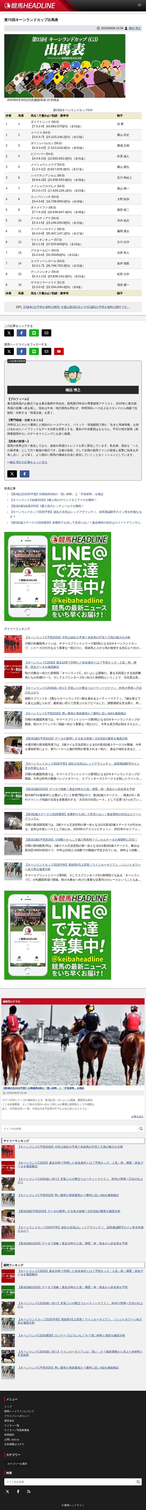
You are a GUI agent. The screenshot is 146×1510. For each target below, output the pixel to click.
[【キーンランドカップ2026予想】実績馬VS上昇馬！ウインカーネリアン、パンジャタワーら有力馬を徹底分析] (13, 871)
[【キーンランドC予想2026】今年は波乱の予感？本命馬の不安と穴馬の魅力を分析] (13, 644)
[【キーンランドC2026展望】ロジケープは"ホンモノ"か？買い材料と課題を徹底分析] (8, 1340)
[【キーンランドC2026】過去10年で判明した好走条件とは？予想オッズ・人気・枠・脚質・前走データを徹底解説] (13, 669)
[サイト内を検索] (141, 1128)
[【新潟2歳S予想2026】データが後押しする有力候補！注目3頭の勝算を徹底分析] (13, 745)
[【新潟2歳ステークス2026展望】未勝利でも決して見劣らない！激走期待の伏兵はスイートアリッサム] (13, 821)
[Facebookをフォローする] (18, 1491)
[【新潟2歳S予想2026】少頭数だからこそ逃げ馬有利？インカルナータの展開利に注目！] (13, 846)
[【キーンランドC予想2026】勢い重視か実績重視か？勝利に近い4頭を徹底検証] (13, 720)
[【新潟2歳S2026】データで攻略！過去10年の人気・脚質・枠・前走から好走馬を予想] (13, 796)
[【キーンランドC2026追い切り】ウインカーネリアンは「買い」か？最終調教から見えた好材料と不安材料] (8, 1356)
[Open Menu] (141, 5)
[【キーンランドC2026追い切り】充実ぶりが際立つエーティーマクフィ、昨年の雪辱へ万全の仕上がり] (13, 695)
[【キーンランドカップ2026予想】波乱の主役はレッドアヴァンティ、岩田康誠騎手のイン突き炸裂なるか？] (13, 770)
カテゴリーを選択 (17, 1463)
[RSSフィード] (29, 1491)
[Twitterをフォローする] (7, 1491)
